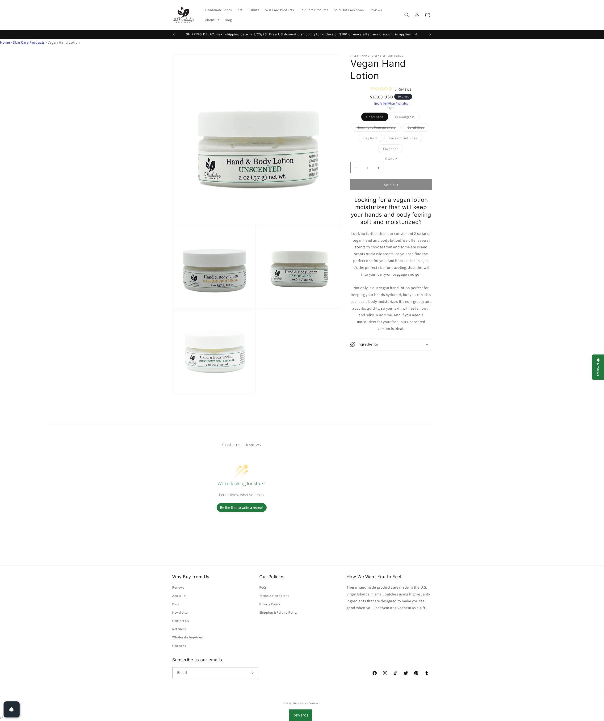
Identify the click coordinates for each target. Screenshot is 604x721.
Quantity (391, 158)
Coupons (179, 646)
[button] (407, 15)
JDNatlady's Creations (307, 703)
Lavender (393, 149)
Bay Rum (373, 139)
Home (5, 42)
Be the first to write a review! (241, 507)
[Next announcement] (430, 34)
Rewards (300, 715)
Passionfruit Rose (405, 139)
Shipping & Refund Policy (278, 612)
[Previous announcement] (174, 34)
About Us (179, 596)
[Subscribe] (252, 672)
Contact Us (180, 621)
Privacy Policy (269, 604)
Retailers (179, 629)
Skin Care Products (29, 42)
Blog (175, 604)
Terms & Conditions (274, 596)
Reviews (178, 587)
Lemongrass (407, 117)
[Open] (12, 709)
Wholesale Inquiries (187, 637)
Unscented (377, 117)
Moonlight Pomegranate (379, 128)
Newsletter (180, 612)
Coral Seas (418, 128)
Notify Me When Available (391, 103)
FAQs (263, 587)
